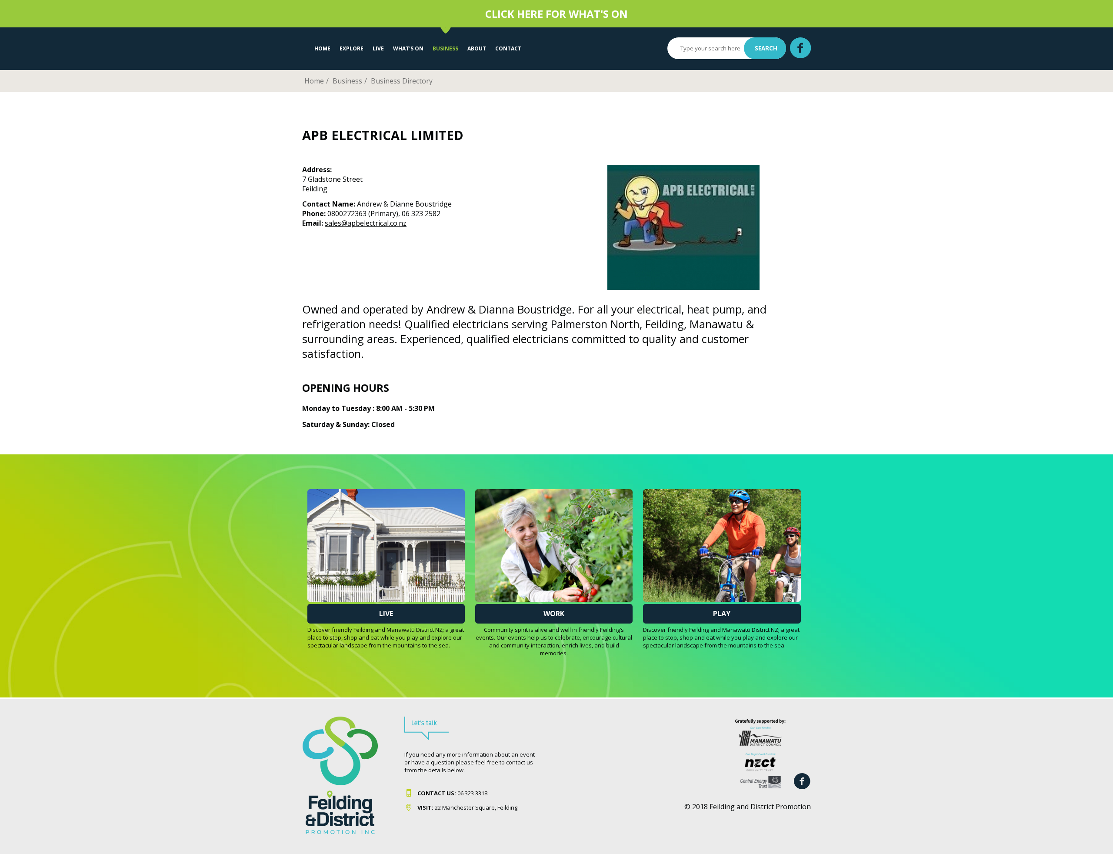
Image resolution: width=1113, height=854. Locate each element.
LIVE (378, 48)
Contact (508, 48)
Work (553, 613)
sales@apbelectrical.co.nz (366, 223)
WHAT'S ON (408, 48)
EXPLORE (351, 48)
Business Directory (402, 81)
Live (386, 613)
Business (445, 48)
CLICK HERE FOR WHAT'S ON (556, 14)
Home (322, 48)
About (476, 48)
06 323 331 (450, 793)
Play (721, 613)
